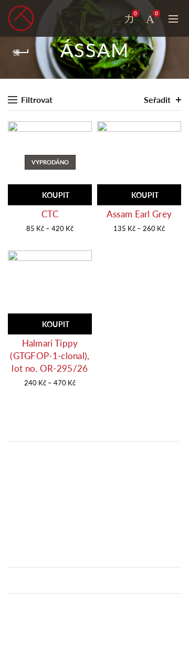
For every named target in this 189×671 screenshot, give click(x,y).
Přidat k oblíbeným (83, 130)
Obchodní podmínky (41, 606)
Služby (18, 630)
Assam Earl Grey (139, 214)
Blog (15, 641)
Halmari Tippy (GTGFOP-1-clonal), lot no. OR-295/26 (49, 355)
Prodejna (22, 618)
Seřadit (157, 99)
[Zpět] (21, 52)
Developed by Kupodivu (47, 665)
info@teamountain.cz (44, 535)
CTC (49, 214)
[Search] (107, 18)
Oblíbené (135, 14)
